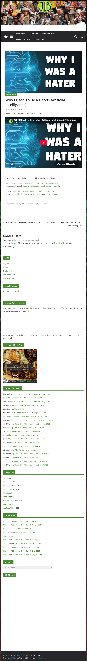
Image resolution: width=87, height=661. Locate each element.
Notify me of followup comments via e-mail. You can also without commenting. (38, 245)
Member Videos (9, 489)
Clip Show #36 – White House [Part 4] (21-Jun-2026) (22, 555)
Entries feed (7, 271)
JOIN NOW (35, 34)
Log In (50, 39)
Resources (20, 34)
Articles (6, 478)
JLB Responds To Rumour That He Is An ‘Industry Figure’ (64, 224)
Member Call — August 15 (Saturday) (25, 457)
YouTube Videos (11, 95)
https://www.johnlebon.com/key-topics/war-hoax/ (39, 183)
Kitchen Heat (19, 409)
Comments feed (9, 275)
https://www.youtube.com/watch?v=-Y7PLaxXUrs (39, 194)
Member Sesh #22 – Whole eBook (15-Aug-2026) (32, 394)
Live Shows (7, 482)
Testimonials (48, 34)
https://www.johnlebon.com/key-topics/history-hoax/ (42, 186)
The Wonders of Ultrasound (25, 450)
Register (6, 263)
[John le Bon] (43, 2)
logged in (18, 240)
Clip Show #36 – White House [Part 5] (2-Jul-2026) (29, 465)
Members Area (22, 39)
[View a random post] (81, 36)
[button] (26, 33)
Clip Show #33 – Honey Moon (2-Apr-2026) (30, 405)
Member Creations (10, 485)
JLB (24, 109)
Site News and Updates (12, 500)
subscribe (61, 243)
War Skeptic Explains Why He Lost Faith (23, 222)
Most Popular (8, 493)
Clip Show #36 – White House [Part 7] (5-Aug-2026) (30, 454)
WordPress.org (8, 278)
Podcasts (6, 497)
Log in (5, 267)
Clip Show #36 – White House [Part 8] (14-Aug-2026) (27, 416)
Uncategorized (8, 504)
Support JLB (39, 39)
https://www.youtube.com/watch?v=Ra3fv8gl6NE (36, 191)
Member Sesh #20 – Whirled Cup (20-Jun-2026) (21, 547)
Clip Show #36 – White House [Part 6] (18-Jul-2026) (29, 428)
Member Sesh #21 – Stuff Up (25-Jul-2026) (30, 413)
